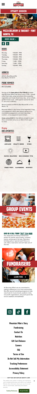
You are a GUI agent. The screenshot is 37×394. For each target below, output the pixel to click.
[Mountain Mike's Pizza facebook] (27, 312)
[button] (3, 4)
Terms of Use (18, 354)
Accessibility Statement (18, 368)
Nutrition (18, 336)
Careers (18, 345)
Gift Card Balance (18, 340)
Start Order (18, 11)
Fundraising (18, 327)
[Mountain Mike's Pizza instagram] (10, 312)
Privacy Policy (18, 372)
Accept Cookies (24, 390)
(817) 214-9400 (6, 86)
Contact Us (18, 332)
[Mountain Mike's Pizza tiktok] (18, 312)
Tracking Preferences (18, 363)
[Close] (34, 381)
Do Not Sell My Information (18, 358)
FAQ (18, 349)
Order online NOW (8, 118)
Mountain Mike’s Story (18, 323)
